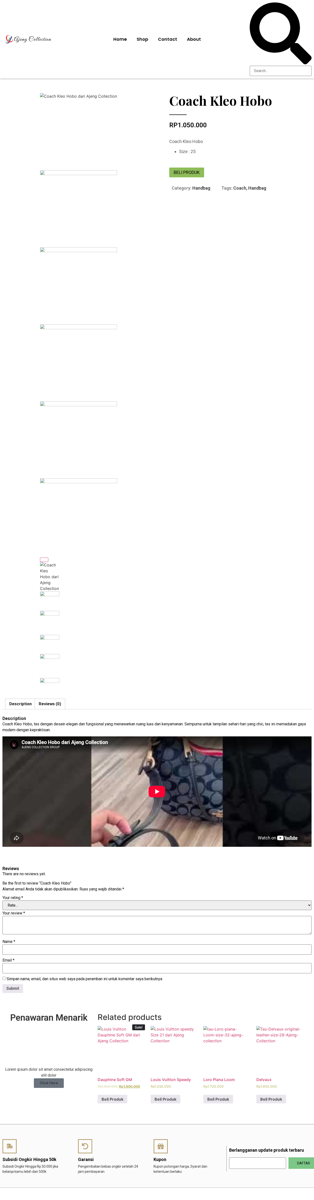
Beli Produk (187, 172)
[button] (281, 34)
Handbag (201, 188)
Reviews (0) (50, 703)
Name (8, 942)
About (194, 39)
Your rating (12, 898)
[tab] (20, 704)
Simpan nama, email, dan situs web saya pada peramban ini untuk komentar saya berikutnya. (85, 979)
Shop (142, 39)
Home (120, 39)
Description (20, 703)
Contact (167, 39)
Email (8, 960)
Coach (239, 188)
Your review (13, 913)
